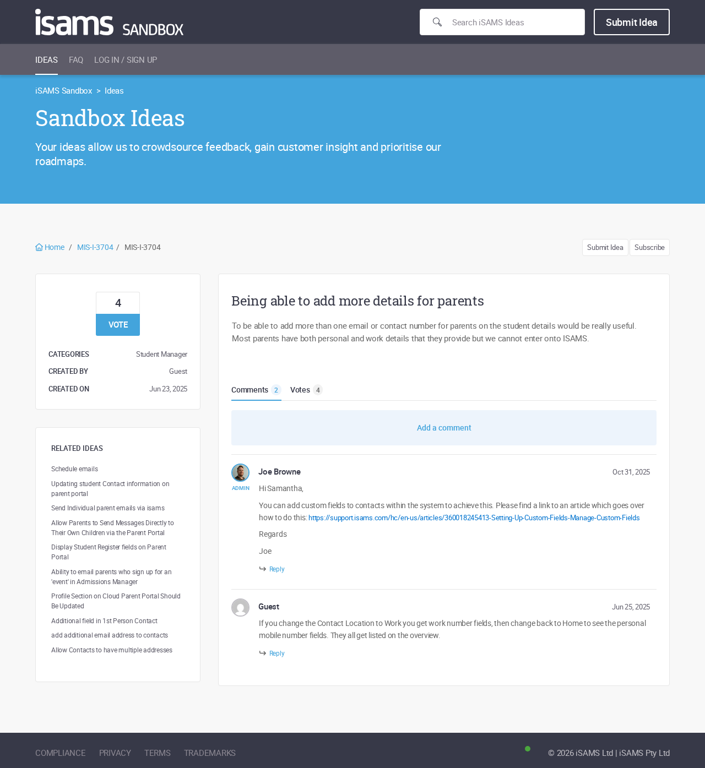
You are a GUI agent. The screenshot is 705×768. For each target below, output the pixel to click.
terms (157, 752)
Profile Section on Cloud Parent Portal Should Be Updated (116, 600)
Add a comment (444, 427)
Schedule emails (74, 468)
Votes (305, 389)
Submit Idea (632, 22)
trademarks (210, 752)
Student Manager (161, 354)
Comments (254, 389)
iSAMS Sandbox (63, 90)
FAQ (76, 59)
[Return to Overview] (109, 22)
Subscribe (649, 247)
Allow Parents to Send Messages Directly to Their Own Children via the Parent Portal (112, 527)
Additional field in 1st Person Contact (104, 620)
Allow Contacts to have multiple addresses (111, 649)
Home (54, 247)
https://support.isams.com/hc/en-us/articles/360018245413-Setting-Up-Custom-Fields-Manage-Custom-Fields (474, 517)
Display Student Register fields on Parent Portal (108, 551)
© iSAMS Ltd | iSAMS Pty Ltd (609, 752)
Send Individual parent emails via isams (107, 507)
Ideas (46, 59)
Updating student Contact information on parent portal (110, 488)
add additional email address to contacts (109, 634)
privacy (115, 752)
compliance (60, 752)
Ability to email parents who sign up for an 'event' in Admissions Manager (111, 576)
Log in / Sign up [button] (125, 59)
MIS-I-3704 (95, 247)
